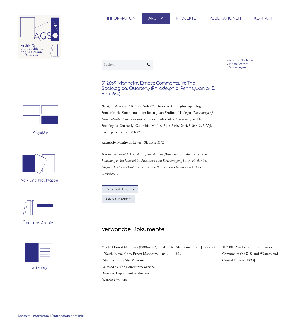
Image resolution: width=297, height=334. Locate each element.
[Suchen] (149, 65)
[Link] (40, 37)
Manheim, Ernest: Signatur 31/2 (140, 142)
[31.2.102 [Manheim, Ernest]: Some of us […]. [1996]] (190, 263)
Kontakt (24, 315)
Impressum (40, 315)
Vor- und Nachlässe (241, 60)
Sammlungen (237, 67)
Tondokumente (238, 64)
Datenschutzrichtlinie (68, 315)
